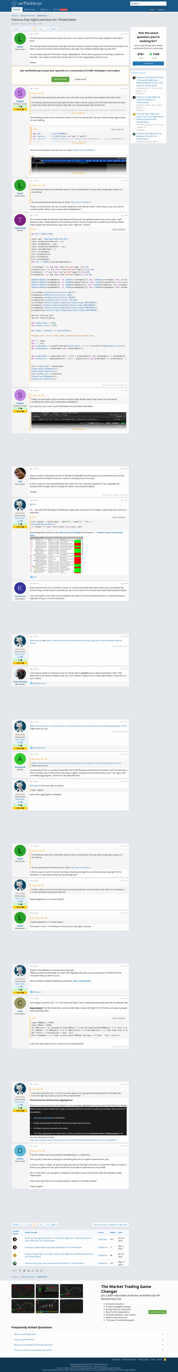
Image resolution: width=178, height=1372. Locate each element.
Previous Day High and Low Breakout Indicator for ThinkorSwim (54, 1263)
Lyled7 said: (36, 93)
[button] (37, 9)
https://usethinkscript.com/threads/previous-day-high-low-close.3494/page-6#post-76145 (86, 726)
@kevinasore (36, 640)
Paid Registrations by (89, 1366)
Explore (44, 9)
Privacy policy (143, 1359)
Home (159, 1359)
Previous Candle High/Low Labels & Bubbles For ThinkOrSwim (53, 1247)
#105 (126, 390)
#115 (126, 880)
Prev (16, 29)
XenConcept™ (93, 1368)
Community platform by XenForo (89, 1364)
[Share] (121, 33)
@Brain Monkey (37, 726)
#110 (126, 669)
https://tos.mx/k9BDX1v (84, 150)
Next (53, 29)
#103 (126, 180)
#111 (126, 722)
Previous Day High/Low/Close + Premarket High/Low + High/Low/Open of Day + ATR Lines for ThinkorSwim (149, 81)
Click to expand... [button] (79, 113)
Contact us (116, 1359)
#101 (126, 34)
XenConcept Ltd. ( (110, 1368)
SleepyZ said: (36, 185)
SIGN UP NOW (60, 79)
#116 (126, 913)
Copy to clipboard (117, 129)
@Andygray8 (35, 785)
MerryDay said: (37, 759)
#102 (126, 88)
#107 (126, 500)
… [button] (24, 29)
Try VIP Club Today (157, 1312)
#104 (126, 215)
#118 (126, 998)
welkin (40, 24)
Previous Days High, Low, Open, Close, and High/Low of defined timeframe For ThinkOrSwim (150, 118)
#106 (126, 469)
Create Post (148, 63)
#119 (126, 1084)
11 (48, 29)
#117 (126, 966)
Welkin (16, 23)
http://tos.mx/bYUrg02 (70, 532)
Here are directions (82, 981)
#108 (126, 583)
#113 (126, 781)
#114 (126, 846)
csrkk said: (35, 1089)
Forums (17, 9)
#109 (126, 636)
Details (118, 1368)
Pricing (56, 9)
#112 (126, 754)
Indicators (103, 1239)
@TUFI (33, 504)
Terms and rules (129, 1359)
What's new (29, 9)
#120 (126, 1146)
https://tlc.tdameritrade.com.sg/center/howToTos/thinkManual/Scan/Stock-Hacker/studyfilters (73, 1140)
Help (153, 1359)
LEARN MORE (80, 79)
